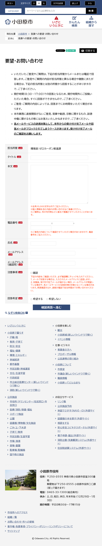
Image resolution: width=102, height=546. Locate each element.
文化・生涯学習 (17, 373)
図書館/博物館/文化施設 (23, 423)
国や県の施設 (17, 454)
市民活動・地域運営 (20, 369)
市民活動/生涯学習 (20, 436)
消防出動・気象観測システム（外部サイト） (77, 442)
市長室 (61, 369)
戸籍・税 (14, 337)
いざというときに (16, 326)
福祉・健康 (15, 351)
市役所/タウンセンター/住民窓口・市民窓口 (28, 403)
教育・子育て (16, 342)
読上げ (75, 3)
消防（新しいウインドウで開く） (25, 390)
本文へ (10, 3)
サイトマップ (13, 531)
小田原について (63, 365)
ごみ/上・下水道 (18, 427)
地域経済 (14, 360)
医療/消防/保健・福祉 (21, 410)
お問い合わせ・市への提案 (20, 522)
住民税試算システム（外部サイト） (74, 448)
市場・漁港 (15, 441)
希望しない (54, 299)
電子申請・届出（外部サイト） (72, 435)
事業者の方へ (65, 350)
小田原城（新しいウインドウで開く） (75, 335)
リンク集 (62, 401)
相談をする (63, 423)
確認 (35, 273)
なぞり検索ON (16, 313)
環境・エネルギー (18, 355)
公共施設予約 (65, 406)
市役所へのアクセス (17, 512)
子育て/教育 (16, 432)
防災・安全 (15, 346)
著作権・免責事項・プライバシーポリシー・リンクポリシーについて (40, 526)
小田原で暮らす (15, 333)
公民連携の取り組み (68, 359)
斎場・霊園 (15, 445)
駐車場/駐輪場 (17, 450)
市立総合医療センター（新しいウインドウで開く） (29, 384)
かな (88, 3)
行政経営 (14, 378)
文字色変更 (58, 3)
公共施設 (12, 397)
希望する (37, 299)
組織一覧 (12, 517)
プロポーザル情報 (67, 354)
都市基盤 (14, 364)
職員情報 (62, 378)
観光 (60, 330)
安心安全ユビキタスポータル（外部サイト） (77, 429)
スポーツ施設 (16, 414)
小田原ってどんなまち (69, 383)
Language (13, 11)
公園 (12, 418)
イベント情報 (64, 339)
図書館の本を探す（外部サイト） (73, 418)
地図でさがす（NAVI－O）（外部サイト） (76, 412)
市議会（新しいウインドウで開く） (74, 374)
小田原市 (18, 22)
